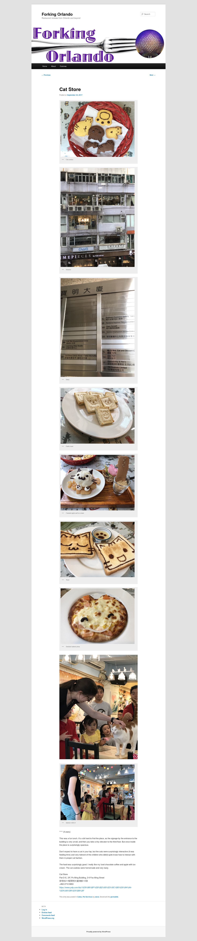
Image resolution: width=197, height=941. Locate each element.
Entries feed (47, 912)
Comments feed (48, 915)
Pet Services (87, 897)
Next (152, 75)
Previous (46, 75)
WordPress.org (48, 918)
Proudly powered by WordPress (98, 931)
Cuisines (63, 66)
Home (44, 66)
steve (97, 897)
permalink (114, 897)
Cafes (79, 897)
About (53, 66)
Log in (44, 909)
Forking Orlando (57, 14)
